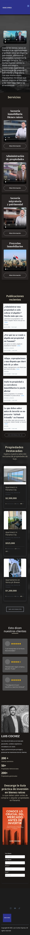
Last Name (8, 859)
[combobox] (7, 869)
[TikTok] (19, 908)
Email (7, 872)
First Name (8, 853)
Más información (15, 146)
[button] (28, 6)
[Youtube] (15, 908)
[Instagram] (10, 908)
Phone (7, 865)
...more (6, 322)
